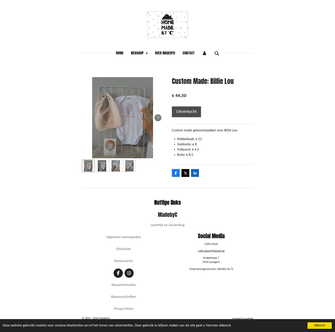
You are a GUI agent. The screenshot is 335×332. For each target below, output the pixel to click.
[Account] (204, 53)
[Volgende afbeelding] (157, 117)
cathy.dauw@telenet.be (211, 251)
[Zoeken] (216, 53)
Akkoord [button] (319, 325)
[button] (88, 166)
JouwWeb (248, 318)
